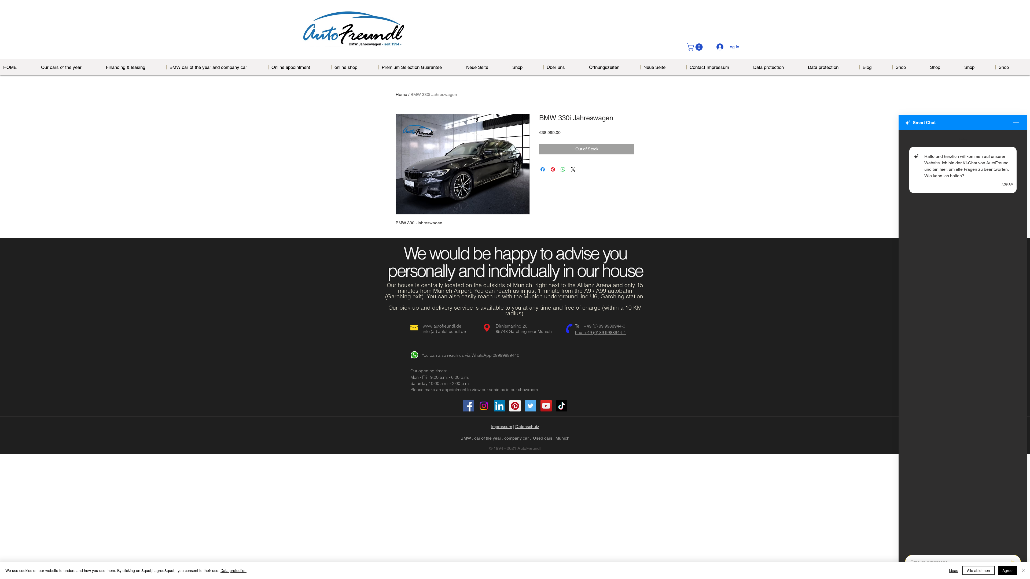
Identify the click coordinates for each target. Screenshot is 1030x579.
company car (516, 438)
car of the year (487, 438)
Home (401, 94)
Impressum (501, 426)
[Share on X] (573, 169)
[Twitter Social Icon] (530, 405)
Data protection (233, 570)
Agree (1007, 570)
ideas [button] (953, 570)
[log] (963, 341)
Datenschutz (527, 426)
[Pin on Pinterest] (553, 169)
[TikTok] (561, 405)
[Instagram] (484, 405)
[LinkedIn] (499, 405)
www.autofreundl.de (442, 326)
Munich (562, 438)
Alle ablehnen (978, 570)
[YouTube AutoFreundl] (546, 405)
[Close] (1023, 570)
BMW (466, 438)
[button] (695, 47)
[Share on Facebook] (542, 169)
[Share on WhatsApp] (563, 169)
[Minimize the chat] (1016, 122)
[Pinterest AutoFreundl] (515, 405)
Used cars (542, 438)
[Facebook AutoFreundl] (468, 405)
